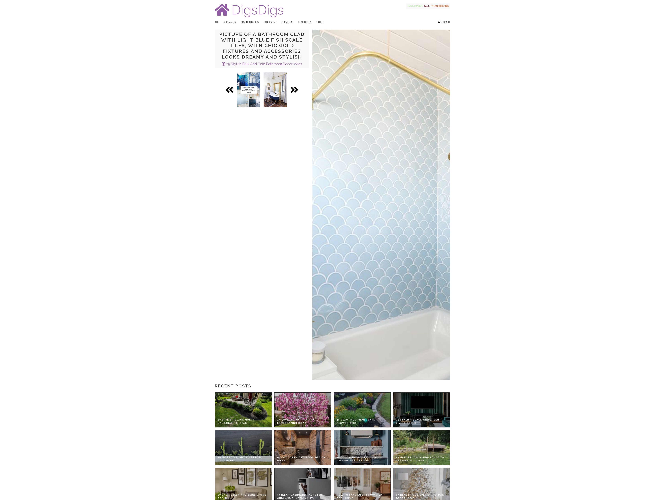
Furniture (287, 22)
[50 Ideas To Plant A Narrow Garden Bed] (243, 447)
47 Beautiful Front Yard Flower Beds (356, 421)
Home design (304, 22)
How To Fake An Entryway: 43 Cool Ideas (359, 497)
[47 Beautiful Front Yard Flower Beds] (362, 410)
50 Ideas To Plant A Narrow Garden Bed (239, 459)
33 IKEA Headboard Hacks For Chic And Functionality (300, 497)
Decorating (270, 22)
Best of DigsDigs (250, 22)
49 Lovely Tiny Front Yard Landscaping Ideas (298, 421)
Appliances (229, 22)
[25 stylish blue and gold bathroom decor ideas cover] (248, 89)
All (216, 22)
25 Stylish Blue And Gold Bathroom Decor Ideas (263, 64)
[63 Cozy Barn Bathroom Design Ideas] (302, 447)
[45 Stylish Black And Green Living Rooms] (421, 410)
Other (320, 22)
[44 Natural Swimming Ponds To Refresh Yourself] (421, 447)
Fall (427, 6)
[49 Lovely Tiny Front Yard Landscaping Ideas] (302, 410)
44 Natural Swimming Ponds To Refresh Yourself (420, 459)
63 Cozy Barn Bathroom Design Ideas (301, 459)
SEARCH (446, 22)
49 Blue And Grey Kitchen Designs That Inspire (357, 459)
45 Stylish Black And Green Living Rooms (417, 421)
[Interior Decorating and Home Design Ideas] (249, 17)
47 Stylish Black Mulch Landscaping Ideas (236, 421)
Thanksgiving (440, 6)
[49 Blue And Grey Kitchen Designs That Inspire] (362, 447)
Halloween (415, 6)
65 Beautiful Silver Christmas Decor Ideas (420, 497)
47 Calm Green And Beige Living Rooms (242, 497)
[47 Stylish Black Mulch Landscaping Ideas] (243, 410)
